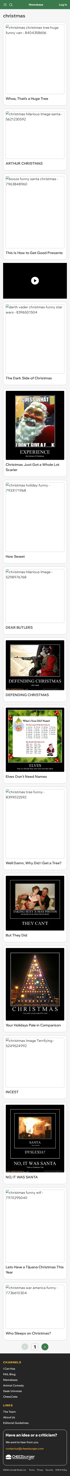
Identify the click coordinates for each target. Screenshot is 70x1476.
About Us (9, 1417)
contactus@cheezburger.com (25, 1448)
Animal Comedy (13, 1385)
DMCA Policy (61, 1470)
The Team (9, 1411)
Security (49, 1470)
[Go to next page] (44, 1346)
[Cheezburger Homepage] (35, 1458)
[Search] (11, 4)
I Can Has (9, 1368)
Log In (63, 4)
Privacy (40, 1470)
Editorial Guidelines (16, 1423)
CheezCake (10, 1396)
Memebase (36, 4)
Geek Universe (12, 1391)
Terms (32, 1470)
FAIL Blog (9, 1374)
